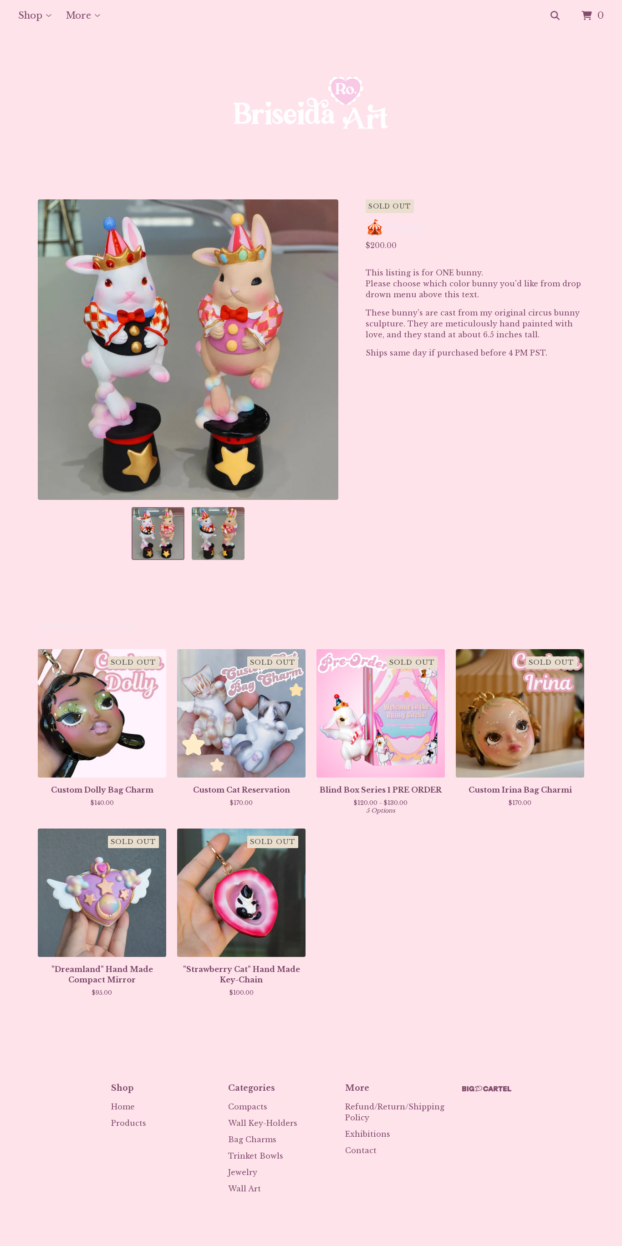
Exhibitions (367, 1134)
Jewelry (242, 1172)
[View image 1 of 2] (158, 533)
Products (128, 1123)
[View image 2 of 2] (218, 533)
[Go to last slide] (50, 350)
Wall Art (244, 1188)
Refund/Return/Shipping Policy (394, 1112)
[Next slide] (325, 350)
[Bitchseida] (311, 115)
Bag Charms (252, 1139)
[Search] (555, 16)
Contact (361, 1150)
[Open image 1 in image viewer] (188, 349)
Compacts (247, 1106)
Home (123, 1106)
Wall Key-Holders (262, 1123)
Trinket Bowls (255, 1155)
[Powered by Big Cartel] (486, 1088)
